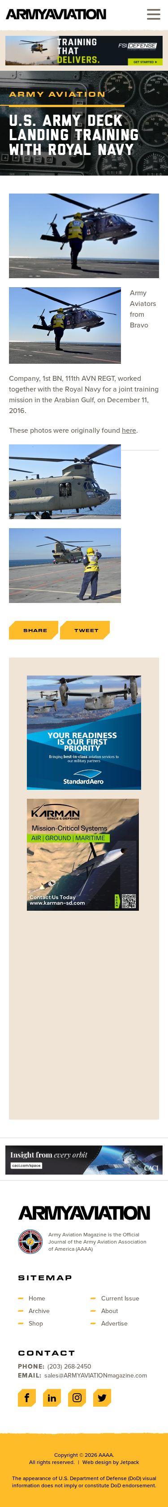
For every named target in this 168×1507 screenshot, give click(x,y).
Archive (39, 1310)
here (129, 430)
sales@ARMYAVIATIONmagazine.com (95, 1375)
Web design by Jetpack (110, 1462)
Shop (36, 1323)
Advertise (114, 1323)
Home (37, 1298)
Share (35, 630)
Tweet (86, 630)
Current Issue (120, 1298)
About (109, 1310)
